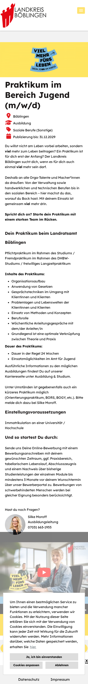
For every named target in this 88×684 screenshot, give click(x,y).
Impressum (60, 679)
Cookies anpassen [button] (26, 665)
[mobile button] (81, 10)
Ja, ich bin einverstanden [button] (44, 657)
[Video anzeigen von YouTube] (44, 573)
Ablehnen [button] (62, 665)
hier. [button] (33, 647)
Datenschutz (28, 679)
